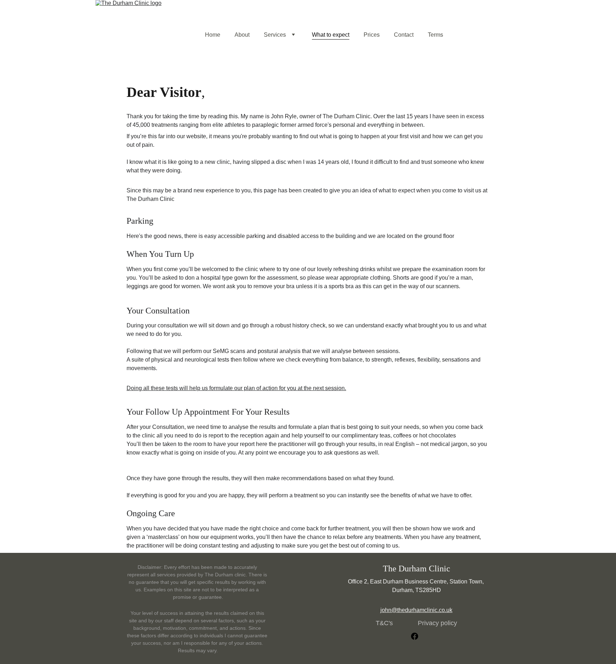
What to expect (330, 35)
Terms (435, 35)
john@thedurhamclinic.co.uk (416, 610)
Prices (372, 35)
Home (212, 35)
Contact (404, 35)
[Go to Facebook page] (414, 636)
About (242, 35)
